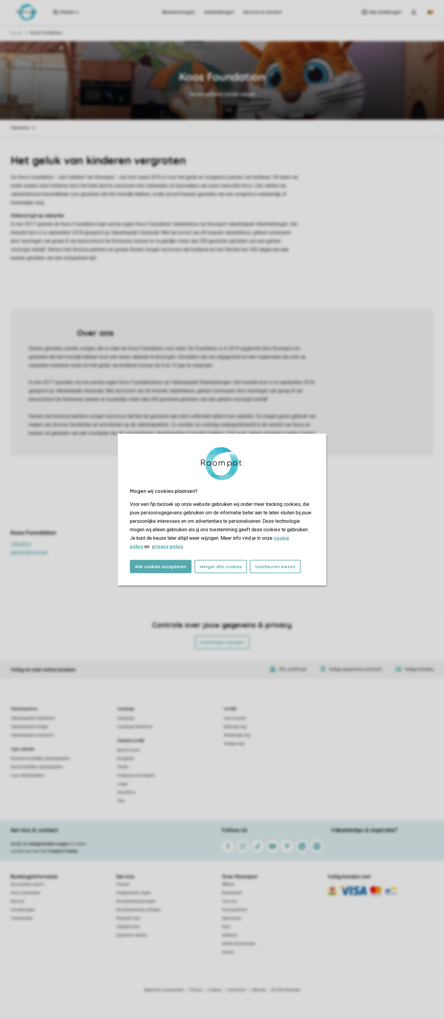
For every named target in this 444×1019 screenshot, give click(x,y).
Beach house (128, 750)
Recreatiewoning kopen (136, 901)
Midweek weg (235, 727)
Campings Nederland (134, 727)
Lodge (122, 784)
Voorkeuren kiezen (275, 566)
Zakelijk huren (128, 927)
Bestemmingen (178, 12)
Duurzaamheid (234, 910)
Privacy (196, 990)
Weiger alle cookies (221, 566)
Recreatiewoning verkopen (138, 910)
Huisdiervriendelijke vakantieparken (40, 758)
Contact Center (63, 851)
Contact (123, 884)
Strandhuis (126, 792)
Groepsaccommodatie (136, 775)
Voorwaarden (22, 918)
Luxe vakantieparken (28, 775)
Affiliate (228, 884)
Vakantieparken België (29, 727)
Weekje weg (234, 744)
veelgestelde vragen (48, 843)
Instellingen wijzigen (222, 642)
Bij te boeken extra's (27, 884)
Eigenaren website (131, 935)
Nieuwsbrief (232, 893)
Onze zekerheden (25, 893)
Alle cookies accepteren (160, 566)
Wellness (230, 935)
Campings (125, 709)
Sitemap (258, 990)
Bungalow (125, 758)
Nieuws (228, 952)
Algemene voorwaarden (164, 990)
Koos (226, 927)
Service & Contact (262, 12)
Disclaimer (237, 990)
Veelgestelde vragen (133, 893)
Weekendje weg (237, 735)
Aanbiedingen (219, 12)
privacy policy (167, 546)
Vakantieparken (24, 709)
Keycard (17, 901)
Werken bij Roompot (238, 944)
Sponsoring (231, 918)
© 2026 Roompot (286, 990)
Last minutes (235, 718)
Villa (120, 801)
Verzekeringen (23, 910)
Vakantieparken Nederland (33, 718)
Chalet (122, 767)
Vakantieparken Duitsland (32, 735)
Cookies (215, 990)
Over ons (229, 901)
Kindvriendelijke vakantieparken (37, 767)
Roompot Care (128, 918)
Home (16, 32)
